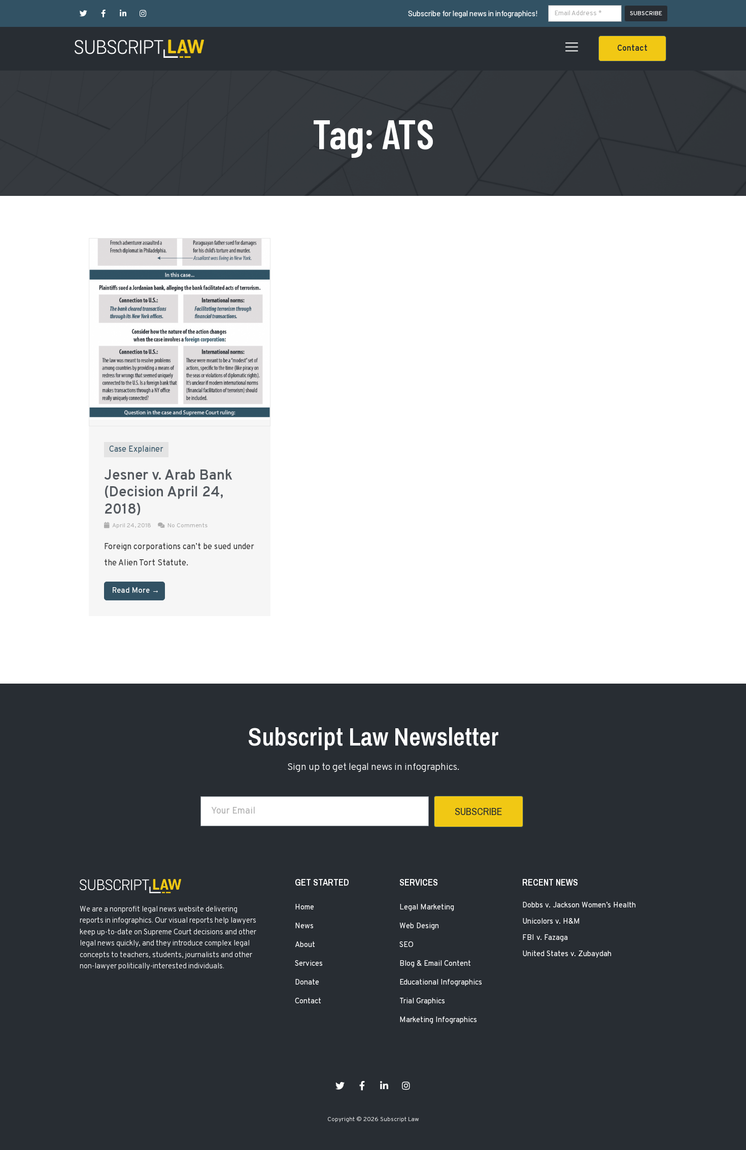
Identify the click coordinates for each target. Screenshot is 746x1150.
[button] (632, 48)
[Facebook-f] (103, 13)
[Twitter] (83, 13)
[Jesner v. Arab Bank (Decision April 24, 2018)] (179, 418)
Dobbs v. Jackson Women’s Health (579, 905)
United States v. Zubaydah (567, 954)
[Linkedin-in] (123, 13)
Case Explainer (136, 450)
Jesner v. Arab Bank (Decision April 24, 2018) (168, 493)
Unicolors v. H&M (551, 922)
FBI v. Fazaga (545, 938)
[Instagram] (143, 13)
